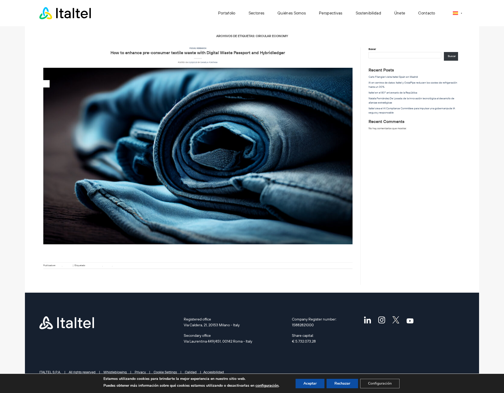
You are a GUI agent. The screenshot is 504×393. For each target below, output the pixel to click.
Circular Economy (94, 265)
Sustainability (119, 265)
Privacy (140, 372)
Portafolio (226, 13)
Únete (399, 13)
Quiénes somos (291, 13)
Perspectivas (331, 13)
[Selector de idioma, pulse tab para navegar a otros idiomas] (457, 13)
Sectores (256, 13)
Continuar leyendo (198, 254)
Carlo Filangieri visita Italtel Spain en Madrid (393, 77)
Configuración (380, 383)
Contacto (426, 13)
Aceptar (310, 383)
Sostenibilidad (368, 13)
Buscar (372, 49)
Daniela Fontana (209, 62)
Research (201, 48)
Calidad (191, 372)
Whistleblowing (115, 372)
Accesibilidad (213, 372)
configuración (267, 385)
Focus (193, 48)
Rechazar (342, 383)
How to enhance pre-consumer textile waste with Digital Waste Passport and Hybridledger (198, 52)
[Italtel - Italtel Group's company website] (65, 13)
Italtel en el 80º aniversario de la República (393, 92)
